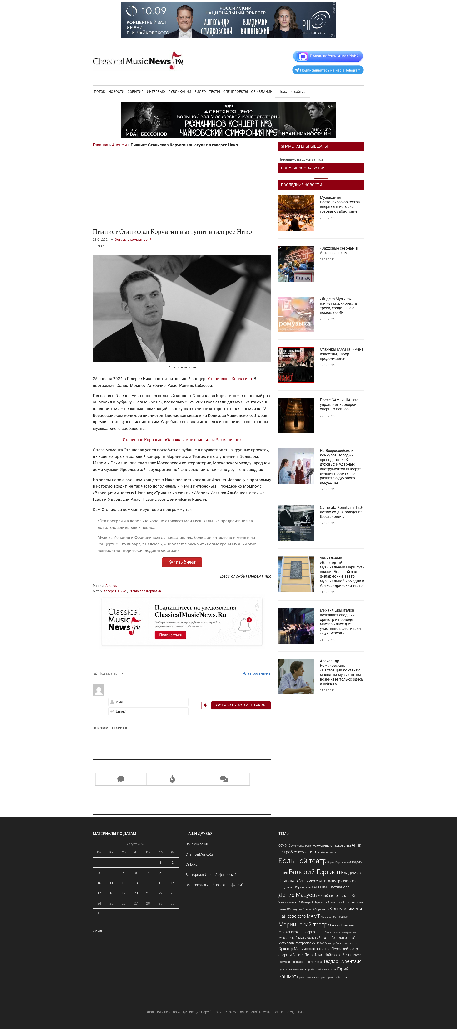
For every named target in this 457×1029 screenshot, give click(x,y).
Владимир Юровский (294, 887)
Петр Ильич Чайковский (324, 955)
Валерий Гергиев (314, 872)
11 (111, 883)
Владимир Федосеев (340, 881)
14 (148, 883)
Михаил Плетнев (341, 925)
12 (123, 883)
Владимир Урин (310, 881)
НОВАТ (320, 943)
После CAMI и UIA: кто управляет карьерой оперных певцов (339, 404)
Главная (100, 144)
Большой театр (302, 861)
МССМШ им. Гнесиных (334, 916)
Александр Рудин (301, 845)
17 (99, 893)
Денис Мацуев (296, 895)
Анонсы (119, 144)
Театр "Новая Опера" (309, 962)
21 (148, 893)
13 (136, 883)
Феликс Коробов (305, 969)
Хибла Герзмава (326, 969)
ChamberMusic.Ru (199, 854)
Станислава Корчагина (230, 378)
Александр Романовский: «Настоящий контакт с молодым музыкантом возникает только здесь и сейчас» (341, 672)
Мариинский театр (302, 924)
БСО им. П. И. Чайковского (317, 852)
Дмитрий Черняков (314, 902)
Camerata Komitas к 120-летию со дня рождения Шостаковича (341, 512)
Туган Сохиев (286, 969)
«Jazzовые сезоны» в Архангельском (339, 250)
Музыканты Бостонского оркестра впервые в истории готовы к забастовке (340, 204)
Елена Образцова (290, 909)
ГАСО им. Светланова (331, 887)
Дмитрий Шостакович (345, 902)
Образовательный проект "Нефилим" (214, 885)
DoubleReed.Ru (197, 844)
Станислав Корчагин (145, 591)
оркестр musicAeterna (333, 977)
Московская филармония (340, 932)
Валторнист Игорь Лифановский (211, 875)
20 (136, 893)
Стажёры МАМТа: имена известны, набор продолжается (341, 354)
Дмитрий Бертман (328, 895)
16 (172, 883)
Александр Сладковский (332, 845)
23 (172, 893)
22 (160, 893)
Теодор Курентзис (342, 961)
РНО (348, 955)
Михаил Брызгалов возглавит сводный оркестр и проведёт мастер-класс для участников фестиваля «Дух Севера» (340, 621)
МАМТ (313, 916)
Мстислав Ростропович (296, 943)
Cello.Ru (192, 864)
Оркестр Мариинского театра (304, 948)
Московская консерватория (301, 932)
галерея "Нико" (115, 591)
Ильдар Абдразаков (315, 909)
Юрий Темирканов (308, 977)
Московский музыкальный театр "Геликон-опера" (316, 938)
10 (99, 883)
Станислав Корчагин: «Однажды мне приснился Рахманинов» (182, 439)
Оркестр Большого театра (341, 943)
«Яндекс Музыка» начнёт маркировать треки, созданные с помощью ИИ (338, 306)
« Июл (97, 931)
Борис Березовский (339, 862)
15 (160, 883)
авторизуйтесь (259, 673)
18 (111, 893)
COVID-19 (284, 845)
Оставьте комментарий (133, 239)
